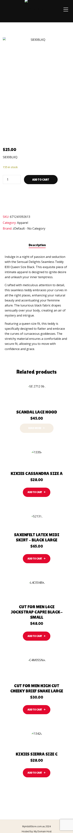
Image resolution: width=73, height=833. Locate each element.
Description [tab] (37, 245)
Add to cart (40, 179)
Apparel (22, 223)
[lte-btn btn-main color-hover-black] (36, 492)
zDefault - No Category (29, 228)
